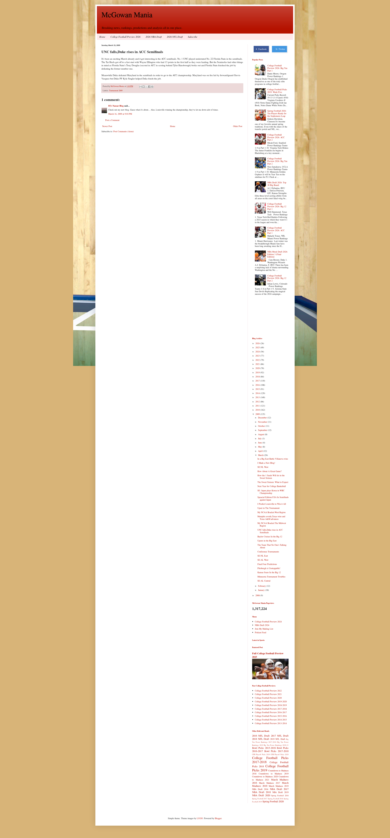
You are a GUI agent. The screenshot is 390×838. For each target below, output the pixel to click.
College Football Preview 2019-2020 (271, 701)
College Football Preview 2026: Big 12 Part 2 (276, 278)
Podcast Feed (260, 632)
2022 (257, 359)
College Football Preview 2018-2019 (271, 705)
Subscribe (192, 36)
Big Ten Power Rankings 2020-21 (276, 745)
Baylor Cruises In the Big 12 (269, 536)
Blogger (218, 818)
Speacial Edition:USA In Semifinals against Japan (273, 498)
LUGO (200, 818)
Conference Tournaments (268, 551)
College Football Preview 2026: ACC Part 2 (276, 137)
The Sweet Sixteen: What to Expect (272, 482)
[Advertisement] (267, 316)
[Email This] (140, 86)
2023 (257, 355)
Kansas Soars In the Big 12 (269, 572)
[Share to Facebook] (149, 86)
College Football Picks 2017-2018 (270, 759)
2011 (257, 405)
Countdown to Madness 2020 (265, 776)
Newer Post (107, 126)
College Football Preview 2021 (268, 694)
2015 (257, 389)
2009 (257, 414)
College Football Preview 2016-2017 (271, 712)
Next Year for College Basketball (271, 486)
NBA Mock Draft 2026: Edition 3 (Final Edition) (277, 254)
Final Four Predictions (267, 564)
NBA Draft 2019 (280, 792)
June (260, 442)
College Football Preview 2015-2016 (271, 715)
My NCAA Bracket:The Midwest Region (271, 524)
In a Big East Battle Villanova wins (272, 458)
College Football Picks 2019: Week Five (277, 90)
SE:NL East (262, 555)
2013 (257, 397)
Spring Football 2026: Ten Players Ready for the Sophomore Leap (276, 113)
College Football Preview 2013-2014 (271, 723)
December (262, 417)
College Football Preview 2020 (268, 697)
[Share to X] (146, 86)
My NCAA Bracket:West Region (271, 512)
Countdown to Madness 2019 (274, 773)
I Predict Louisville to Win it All (271, 503)
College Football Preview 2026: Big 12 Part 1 (276, 206)
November (263, 421)
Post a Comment (112, 120)
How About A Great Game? (269, 471)
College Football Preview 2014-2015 (271, 719)
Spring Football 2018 (275, 798)
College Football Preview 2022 (268, 690)
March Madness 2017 (269, 782)
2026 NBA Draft (154, 36)
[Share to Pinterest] (152, 86)
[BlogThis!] (143, 86)
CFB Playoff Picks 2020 (280, 754)
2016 (257, 384)
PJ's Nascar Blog (116, 105)
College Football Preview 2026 (125, 36)
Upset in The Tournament (268, 508)
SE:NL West (262, 467)
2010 (257, 409)
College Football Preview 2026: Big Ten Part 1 (277, 68)
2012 (257, 401)
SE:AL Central (263, 580)
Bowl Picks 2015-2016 (264, 748)
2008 (257, 595)
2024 (257, 351)
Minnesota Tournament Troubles (271, 576)
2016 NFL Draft (261, 735)
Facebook (262, 49)
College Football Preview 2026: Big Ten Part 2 (277, 161)
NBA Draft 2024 (262, 625)
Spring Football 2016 (280, 795)
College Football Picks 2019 (270, 768)
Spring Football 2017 (259, 798)
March (261, 455)
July (260, 438)
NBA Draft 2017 (279, 789)
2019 (257, 372)
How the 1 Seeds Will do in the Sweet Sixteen (271, 476)
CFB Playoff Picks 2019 (261, 754)
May (260, 446)
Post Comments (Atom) (123, 131)
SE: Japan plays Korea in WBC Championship (270, 491)
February (262, 585)
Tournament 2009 (115, 90)
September (263, 430)
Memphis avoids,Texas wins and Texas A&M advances (271, 517)
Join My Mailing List (264, 628)
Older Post (237, 126)
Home (102, 36)
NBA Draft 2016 (260, 789)
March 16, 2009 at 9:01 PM (120, 113)
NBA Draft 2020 (261, 795)
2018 (257, 376)
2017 (257, 380)
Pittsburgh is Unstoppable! (268, 568)
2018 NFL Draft (260, 739)
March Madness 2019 (279, 785)
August (261, 434)
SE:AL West (262, 559)
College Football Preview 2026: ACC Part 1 (276, 230)
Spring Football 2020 (273, 801)
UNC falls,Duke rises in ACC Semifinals (270, 531)
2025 (257, 347)
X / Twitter (279, 49)
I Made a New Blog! (266, 462)
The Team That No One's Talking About (271, 546)
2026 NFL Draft (175, 36)
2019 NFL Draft (277, 739)
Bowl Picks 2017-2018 (276, 751)
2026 (257, 343)
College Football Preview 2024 (268, 621)
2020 (257, 368)
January (261, 590)
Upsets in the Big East (267, 540)
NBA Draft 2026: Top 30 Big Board (276, 183)
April (260, 450)
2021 (257, 364)
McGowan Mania (126, 14)
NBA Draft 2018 (261, 792)
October (262, 425)
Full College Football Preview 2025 (268, 655)
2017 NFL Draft (280, 735)
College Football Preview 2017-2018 (271, 708)
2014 (257, 393)
